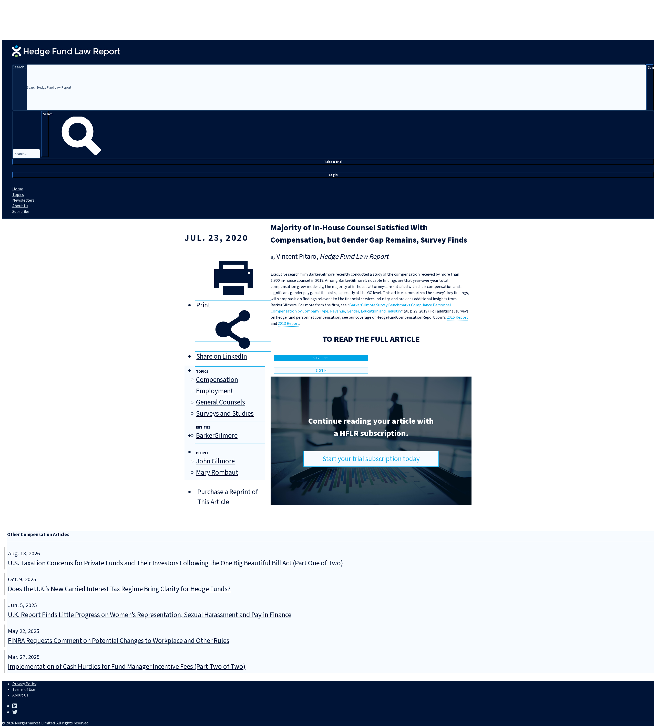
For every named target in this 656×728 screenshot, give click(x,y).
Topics (18, 194)
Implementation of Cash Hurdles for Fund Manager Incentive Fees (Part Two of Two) (126, 667)
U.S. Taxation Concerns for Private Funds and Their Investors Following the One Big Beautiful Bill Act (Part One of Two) (175, 563)
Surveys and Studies (225, 414)
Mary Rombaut (217, 472)
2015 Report (457, 317)
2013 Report (288, 323)
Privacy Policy (24, 684)
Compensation (217, 380)
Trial (333, 161)
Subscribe (20, 211)
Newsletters (23, 200)
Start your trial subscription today (371, 459)
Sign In (321, 370)
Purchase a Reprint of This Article (227, 497)
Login (333, 174)
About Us (20, 206)
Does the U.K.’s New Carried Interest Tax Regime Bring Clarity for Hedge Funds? (119, 589)
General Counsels (220, 402)
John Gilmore (215, 461)
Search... (20, 67)
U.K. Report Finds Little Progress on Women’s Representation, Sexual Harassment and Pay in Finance (149, 615)
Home (17, 189)
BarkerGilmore (217, 436)
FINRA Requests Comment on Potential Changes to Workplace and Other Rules (118, 641)
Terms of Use (23, 689)
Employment (214, 391)
